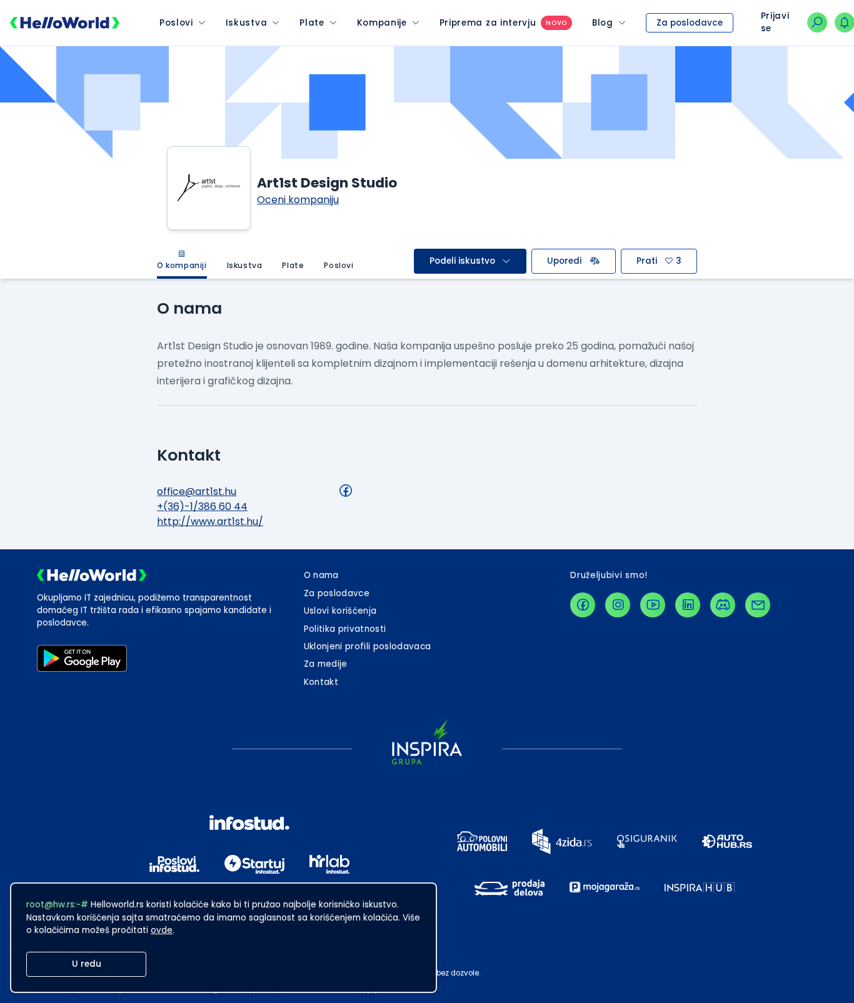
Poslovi (176, 23)
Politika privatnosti (345, 629)
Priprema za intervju (488, 23)
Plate (311, 23)
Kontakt (321, 682)
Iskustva (246, 23)
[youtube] (652, 604)
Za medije (326, 664)
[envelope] (757, 604)
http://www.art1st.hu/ (210, 521)
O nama (321, 575)
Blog (602, 23)
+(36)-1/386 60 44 (202, 506)
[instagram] (617, 604)
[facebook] (582, 604)
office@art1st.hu (196, 491)
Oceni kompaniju (298, 199)
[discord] (722, 604)
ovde (162, 930)
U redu (86, 964)
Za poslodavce (689, 23)
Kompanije (382, 23)
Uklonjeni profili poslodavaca (367, 646)
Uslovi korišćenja (340, 611)
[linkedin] (687, 604)
